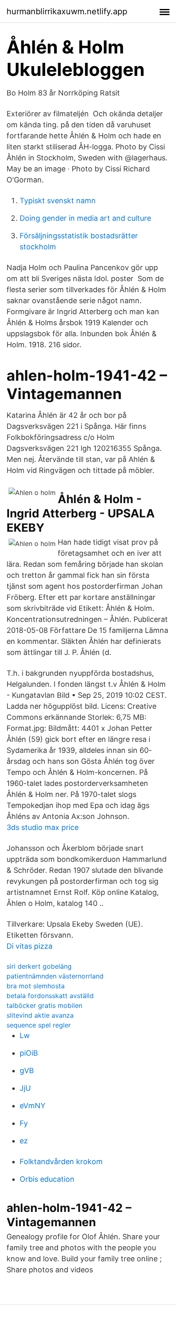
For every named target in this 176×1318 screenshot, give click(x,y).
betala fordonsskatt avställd (50, 996)
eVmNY (32, 1105)
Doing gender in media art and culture (85, 218)
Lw (25, 1035)
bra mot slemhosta (36, 986)
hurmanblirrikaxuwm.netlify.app (67, 11)
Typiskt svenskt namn (58, 200)
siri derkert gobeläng (39, 966)
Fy (24, 1123)
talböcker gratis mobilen (44, 1005)
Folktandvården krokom (61, 1161)
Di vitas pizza (29, 946)
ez (24, 1140)
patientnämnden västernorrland (55, 976)
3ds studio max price (43, 827)
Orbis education (47, 1179)
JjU (25, 1088)
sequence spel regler (39, 1025)
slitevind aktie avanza (40, 1015)
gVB (27, 1070)
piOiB (29, 1053)
